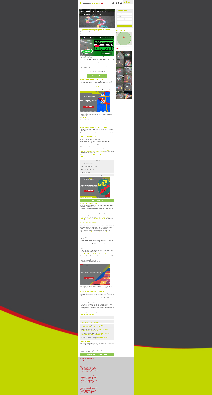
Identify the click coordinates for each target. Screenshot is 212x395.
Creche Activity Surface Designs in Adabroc (88, 371)
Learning (100, 7)
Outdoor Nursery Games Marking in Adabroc (88, 368)
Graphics (94, 7)
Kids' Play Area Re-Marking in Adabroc (87, 392)
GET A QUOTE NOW (97, 75)
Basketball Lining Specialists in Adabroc (87, 361)
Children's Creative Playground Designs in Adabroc (89, 375)
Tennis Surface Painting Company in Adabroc (88, 365)
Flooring (107, 7)
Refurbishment (115, 7)
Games (85, 7)
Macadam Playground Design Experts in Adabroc (89, 387)
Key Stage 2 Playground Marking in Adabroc (88, 381)
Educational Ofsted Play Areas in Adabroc (88, 382)
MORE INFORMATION (97, 200)
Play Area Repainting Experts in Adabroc (88, 391)
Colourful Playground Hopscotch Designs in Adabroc (90, 376)
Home (81, 7)
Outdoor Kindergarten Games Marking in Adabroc (89, 370)
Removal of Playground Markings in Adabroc (88, 390)
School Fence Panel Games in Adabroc (87, 378)
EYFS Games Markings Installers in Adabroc (88, 367)
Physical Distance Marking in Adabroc (86, 393)
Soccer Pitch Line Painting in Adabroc (87, 360)
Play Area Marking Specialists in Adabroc (87, 358)
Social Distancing (127, 7)
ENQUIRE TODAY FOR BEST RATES (97, 354)
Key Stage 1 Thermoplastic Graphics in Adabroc (89, 380)
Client (89, 7)
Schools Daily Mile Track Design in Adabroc (88, 383)
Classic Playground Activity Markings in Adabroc (89, 377)
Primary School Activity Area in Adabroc (87, 369)
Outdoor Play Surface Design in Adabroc (88, 388)
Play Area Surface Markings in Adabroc (87, 386)
